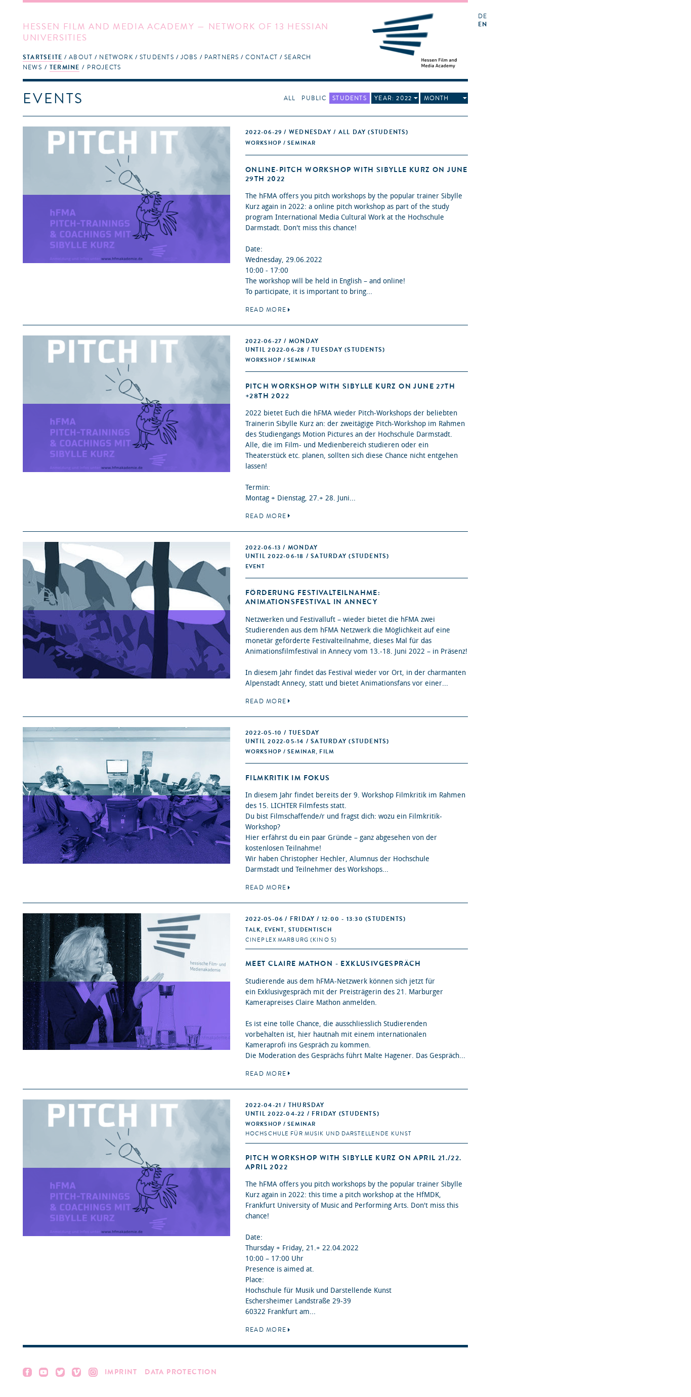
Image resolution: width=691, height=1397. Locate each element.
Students (157, 57)
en (482, 24)
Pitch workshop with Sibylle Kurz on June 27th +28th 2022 (350, 391)
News (32, 67)
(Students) (327, 132)
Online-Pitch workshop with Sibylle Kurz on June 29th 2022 (356, 174)
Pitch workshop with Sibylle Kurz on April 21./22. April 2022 (353, 1162)
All (290, 98)
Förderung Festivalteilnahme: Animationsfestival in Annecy (312, 597)
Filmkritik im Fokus (287, 778)
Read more (265, 310)
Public (313, 98)
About (81, 57)
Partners (221, 57)
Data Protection (181, 1372)
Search (297, 57)
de (482, 16)
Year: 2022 (393, 98)
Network (116, 57)
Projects (104, 67)
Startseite (42, 57)
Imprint (121, 1372)
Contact (261, 57)
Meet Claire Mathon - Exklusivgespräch (333, 963)
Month (436, 98)
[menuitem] (42, 57)
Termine (65, 67)
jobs (189, 57)
